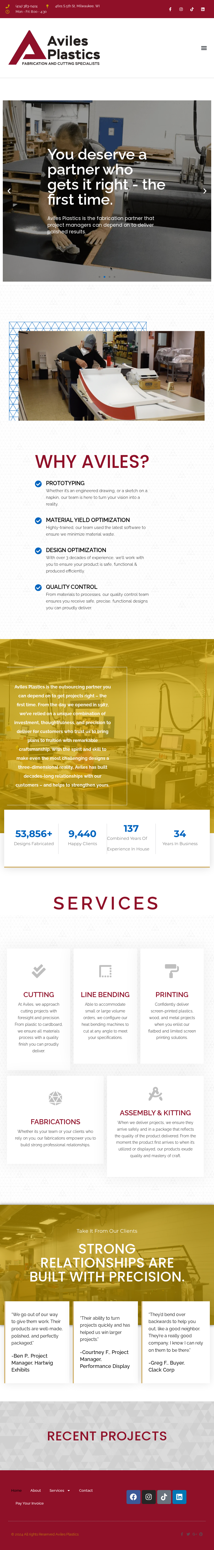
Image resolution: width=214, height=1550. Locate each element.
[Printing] (172, 971)
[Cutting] (38, 971)
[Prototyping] (38, 483)
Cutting (38, 994)
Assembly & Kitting (155, 1113)
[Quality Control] (38, 587)
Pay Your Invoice (30, 1503)
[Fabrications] (55, 1098)
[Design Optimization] (38, 550)
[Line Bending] (105, 971)
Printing (171, 994)
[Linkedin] (203, 9)
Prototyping (65, 483)
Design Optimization (76, 550)
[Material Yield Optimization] (38, 520)
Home (16, 1490)
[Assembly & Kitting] (155, 1094)
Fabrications (55, 1122)
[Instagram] (181, 9)
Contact (86, 1490)
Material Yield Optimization (88, 520)
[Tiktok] (192, 9)
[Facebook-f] (170, 9)
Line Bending (105, 994)
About (35, 1490)
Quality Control (72, 587)
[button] (203, 47)
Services (57, 1490)
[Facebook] (133, 1497)
